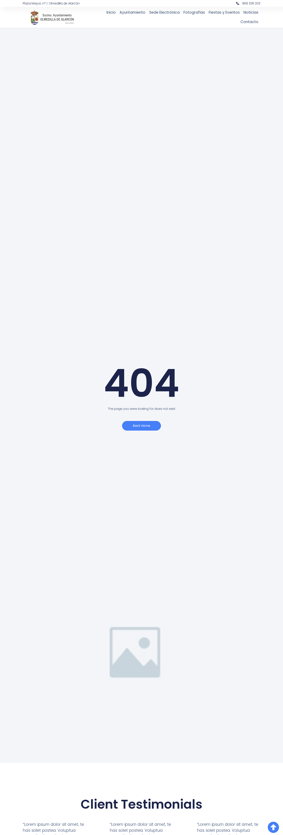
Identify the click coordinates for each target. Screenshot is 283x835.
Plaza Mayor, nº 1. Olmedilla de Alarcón (51, 3)
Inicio (111, 12)
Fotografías (194, 12)
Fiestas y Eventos (224, 12)
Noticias (251, 12)
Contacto (249, 21)
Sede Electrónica (164, 12)
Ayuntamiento (132, 12)
